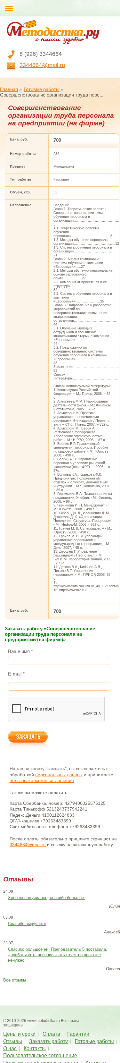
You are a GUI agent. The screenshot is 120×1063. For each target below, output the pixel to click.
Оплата (51, 1034)
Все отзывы (14, 980)
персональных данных (59, 774)
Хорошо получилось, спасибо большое (46, 897)
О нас (10, 1048)
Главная (9, 89)
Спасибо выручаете (27, 923)
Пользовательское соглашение (40, 1055)
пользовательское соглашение (42, 780)
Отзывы (12, 1041)
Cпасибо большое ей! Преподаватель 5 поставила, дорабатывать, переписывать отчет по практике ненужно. (57, 955)
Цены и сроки (19, 1034)
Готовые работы (42, 89)
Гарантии (78, 1034)
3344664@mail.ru (42, 65)
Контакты (35, 1048)
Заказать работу (48, 1041)
